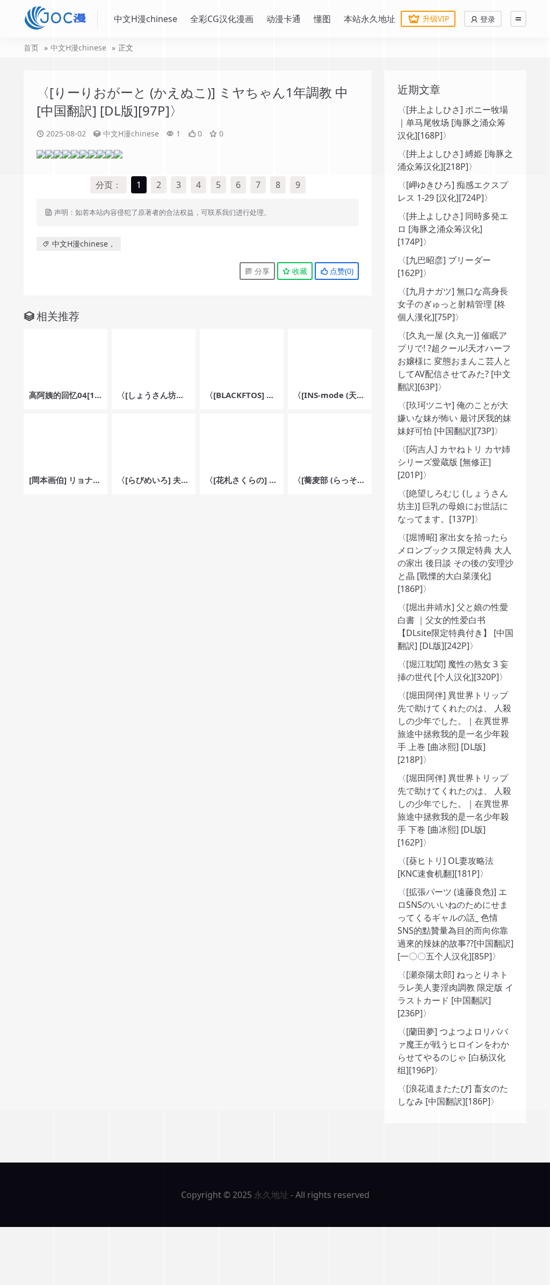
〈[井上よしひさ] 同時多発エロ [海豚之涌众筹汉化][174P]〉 (452, 229)
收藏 (298, 271)
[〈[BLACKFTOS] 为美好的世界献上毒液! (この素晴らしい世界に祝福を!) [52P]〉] (242, 357)
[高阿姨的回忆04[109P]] (65, 357)
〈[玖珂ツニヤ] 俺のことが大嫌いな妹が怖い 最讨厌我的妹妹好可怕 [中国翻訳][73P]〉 (454, 418)
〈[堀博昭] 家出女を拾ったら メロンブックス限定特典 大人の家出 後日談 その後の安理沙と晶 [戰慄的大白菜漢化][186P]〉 (455, 563)
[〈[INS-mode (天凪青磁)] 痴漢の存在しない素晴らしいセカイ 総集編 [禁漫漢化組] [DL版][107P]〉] (330, 357)
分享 (261, 271)
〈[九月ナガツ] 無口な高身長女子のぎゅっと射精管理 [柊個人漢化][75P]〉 (452, 304)
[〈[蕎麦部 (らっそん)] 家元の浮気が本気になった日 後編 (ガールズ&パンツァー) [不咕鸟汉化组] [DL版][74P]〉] (330, 442)
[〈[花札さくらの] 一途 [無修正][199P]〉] (242, 442)
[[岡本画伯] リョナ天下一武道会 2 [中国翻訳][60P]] (65, 442)
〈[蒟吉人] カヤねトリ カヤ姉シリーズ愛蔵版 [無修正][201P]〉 (453, 462)
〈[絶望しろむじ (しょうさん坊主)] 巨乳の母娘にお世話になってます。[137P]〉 (452, 506)
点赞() (340, 271)
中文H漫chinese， (83, 244)
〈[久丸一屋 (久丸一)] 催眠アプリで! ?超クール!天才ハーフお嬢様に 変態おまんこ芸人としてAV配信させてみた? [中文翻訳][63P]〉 (454, 361)
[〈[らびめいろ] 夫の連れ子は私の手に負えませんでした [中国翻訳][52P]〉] (154, 442)
